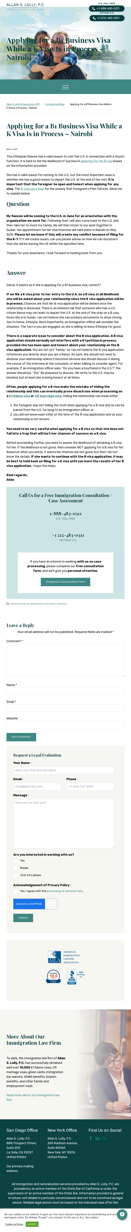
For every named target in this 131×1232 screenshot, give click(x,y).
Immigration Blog (20, 604)
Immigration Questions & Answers (48, 604)
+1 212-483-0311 (68, 535)
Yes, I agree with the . (51, 891)
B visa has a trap (32, 189)
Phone (71, 779)
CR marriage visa (48, 396)
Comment (14, 641)
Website (12, 718)
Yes (22, 860)
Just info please (30, 875)
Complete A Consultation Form (65, 581)
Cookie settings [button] (14, 1224)
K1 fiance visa (19, 396)
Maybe (24, 868)
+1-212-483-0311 (108, 18)
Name (11, 685)
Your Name (22, 763)
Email (11, 702)
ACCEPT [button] (32, 1224)
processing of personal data (65, 891)
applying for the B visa (97, 161)
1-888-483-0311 (65, 513)
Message (21, 795)
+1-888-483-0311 (108, 8)
